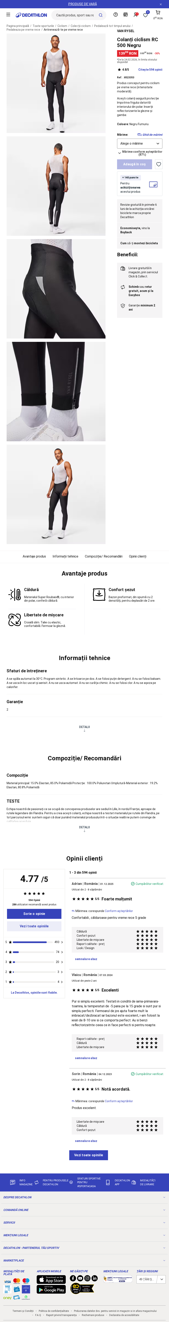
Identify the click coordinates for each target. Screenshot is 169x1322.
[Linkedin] (95, 1279)
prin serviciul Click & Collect (143, 272)
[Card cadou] (17, 1290)
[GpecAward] (82, 1292)
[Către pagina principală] (31, 15)
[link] (34, 914)
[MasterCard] (17, 1282)
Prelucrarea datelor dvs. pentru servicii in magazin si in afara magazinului (115, 1311)
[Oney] (7, 1297)
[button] (84, 573)
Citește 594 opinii (142, 69)
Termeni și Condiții (23, 1311)
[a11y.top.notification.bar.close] (161, 4)
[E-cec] (26, 1291)
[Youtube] (80, 1279)
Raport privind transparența (61, 1315)
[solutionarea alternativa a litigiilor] (118, 1280)
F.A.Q (38, 1315)
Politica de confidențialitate (54, 1311)
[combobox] (139, 144)
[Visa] (7, 1281)
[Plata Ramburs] (17, 1298)
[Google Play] (51, 1291)
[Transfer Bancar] (7, 1291)
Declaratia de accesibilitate (124, 1315)
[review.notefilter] (62, 942)
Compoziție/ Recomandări (103, 556)
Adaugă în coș (134, 164)
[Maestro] (26, 1282)
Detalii (84, 727)
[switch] (158, 164)
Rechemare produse (93, 1315)
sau (141, 291)
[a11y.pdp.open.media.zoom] (56, 83)
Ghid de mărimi (152, 134)
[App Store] (51, 1281)
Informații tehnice (65, 556)
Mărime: (122, 134)
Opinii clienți (137, 556)
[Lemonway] (26, 1297)
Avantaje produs (34, 556)
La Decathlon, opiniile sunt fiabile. (34, 992)
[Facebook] (73, 1279)
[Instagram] (87, 1279)
